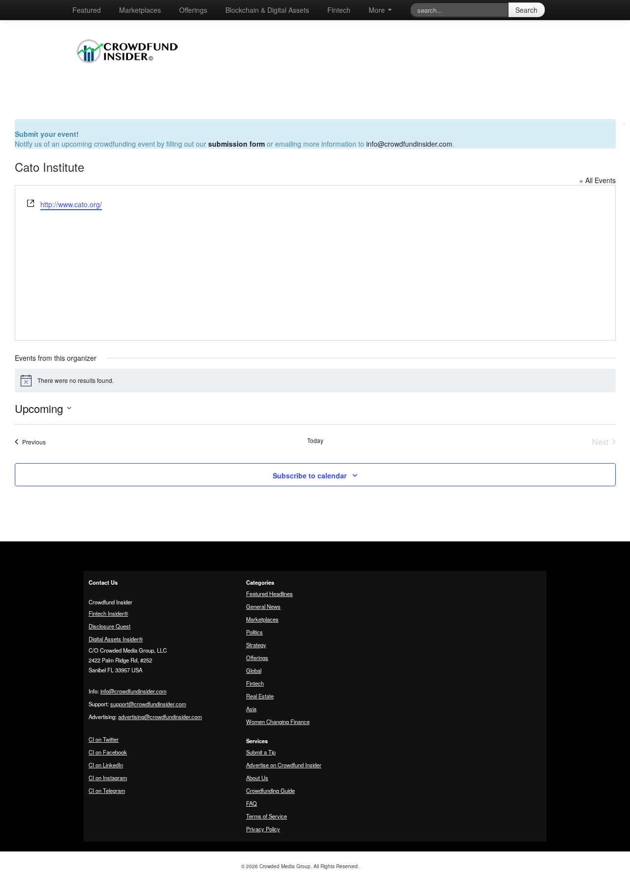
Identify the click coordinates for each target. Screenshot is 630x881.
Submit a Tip (261, 752)
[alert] (315, 380)
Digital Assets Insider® (116, 639)
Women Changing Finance (278, 721)
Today (315, 440)
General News (263, 606)
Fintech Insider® (108, 613)
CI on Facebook (108, 752)
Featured (86, 10)
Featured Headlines (269, 594)
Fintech (338, 10)
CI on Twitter (104, 739)
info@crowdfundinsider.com (409, 144)
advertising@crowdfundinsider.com (160, 717)
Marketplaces (140, 10)
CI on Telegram (107, 790)
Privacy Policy (263, 829)
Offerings (193, 10)
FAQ (251, 803)
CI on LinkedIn (106, 765)
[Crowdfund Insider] (132, 71)
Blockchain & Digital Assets (267, 10)
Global (253, 670)
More (378, 10)
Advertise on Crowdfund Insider (283, 765)
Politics (254, 632)
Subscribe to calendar (309, 475)
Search (526, 10)
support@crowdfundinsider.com (148, 704)
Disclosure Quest (109, 626)
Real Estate (260, 696)
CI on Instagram (108, 778)
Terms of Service (266, 816)
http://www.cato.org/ (71, 204)
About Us (257, 778)
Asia (251, 709)
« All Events (597, 180)
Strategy (256, 645)
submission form (236, 144)
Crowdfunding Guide (270, 790)
